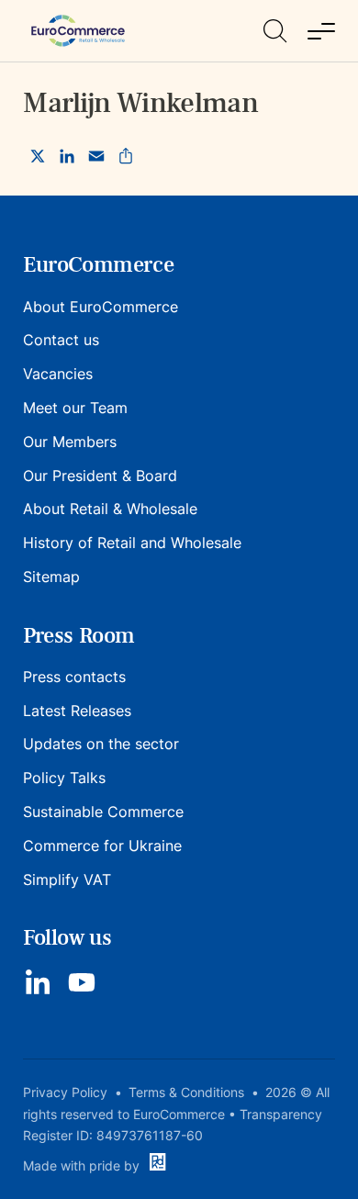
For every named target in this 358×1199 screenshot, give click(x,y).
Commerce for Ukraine (102, 845)
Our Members (70, 441)
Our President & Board (100, 475)
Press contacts (74, 676)
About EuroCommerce (100, 306)
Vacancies (58, 373)
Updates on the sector (101, 743)
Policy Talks (64, 777)
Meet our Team (75, 407)
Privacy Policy (65, 1092)
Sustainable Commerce (103, 811)
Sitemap (51, 576)
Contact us (61, 340)
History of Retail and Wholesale (132, 542)
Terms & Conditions (186, 1092)
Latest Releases (77, 710)
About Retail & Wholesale (110, 508)
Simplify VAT (67, 879)
